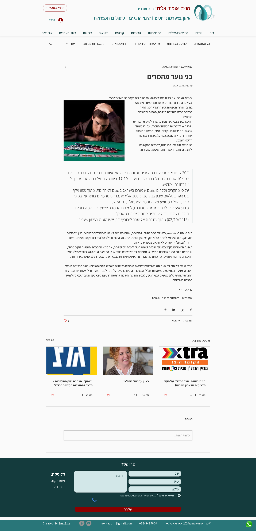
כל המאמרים (202, 43)
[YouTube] (88, 523)
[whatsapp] (249, 524)
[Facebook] (81, 523)
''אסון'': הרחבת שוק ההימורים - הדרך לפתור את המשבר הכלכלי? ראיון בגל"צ (72, 383)
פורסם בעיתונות (177, 43)
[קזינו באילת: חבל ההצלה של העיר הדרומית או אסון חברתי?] (184, 361)
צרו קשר (128, 464)
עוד (72, 43)
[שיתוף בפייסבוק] (190, 309)
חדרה (58, 487)
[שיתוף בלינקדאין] (173, 309)
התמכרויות (119, 43)
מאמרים (156, 297)
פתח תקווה (58, 481)
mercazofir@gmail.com (117, 523)
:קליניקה (57, 474)
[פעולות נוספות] (66, 67)
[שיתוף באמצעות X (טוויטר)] (182, 309)
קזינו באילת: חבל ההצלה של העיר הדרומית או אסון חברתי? (184, 383)
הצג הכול (50, 340)
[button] (119, 33)
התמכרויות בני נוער (93, 43)
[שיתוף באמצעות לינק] (165, 309)
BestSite (64, 523)
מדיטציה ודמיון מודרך (146, 43)
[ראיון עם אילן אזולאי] (128, 361)
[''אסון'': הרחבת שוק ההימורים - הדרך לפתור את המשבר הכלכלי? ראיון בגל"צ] (71, 361)
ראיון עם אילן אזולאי (136, 381)
